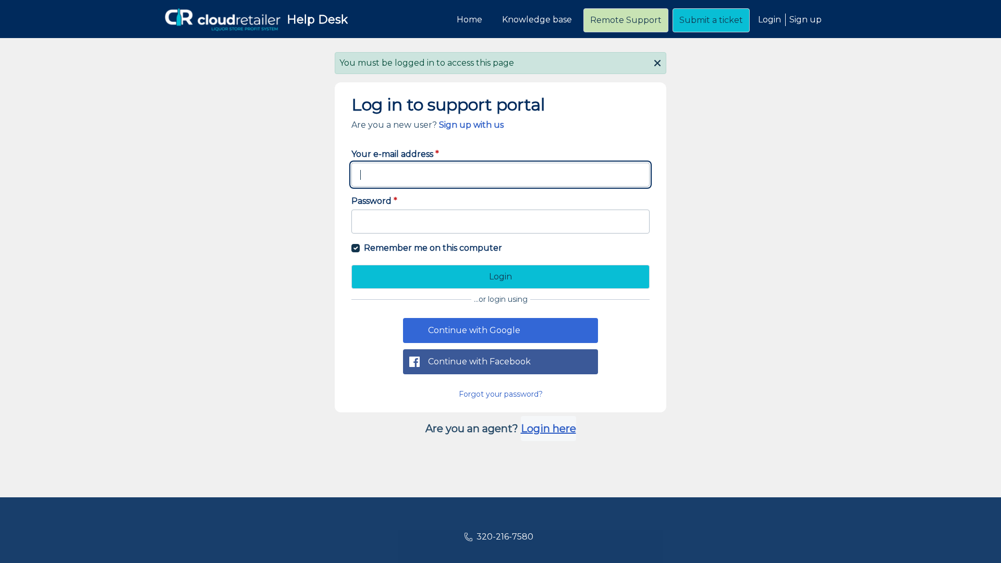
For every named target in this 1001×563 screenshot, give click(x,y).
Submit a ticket (711, 20)
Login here (548, 428)
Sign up (805, 20)
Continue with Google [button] (474, 330)
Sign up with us (471, 125)
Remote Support (626, 20)
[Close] (657, 62)
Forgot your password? (501, 394)
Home (469, 20)
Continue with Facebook (479, 361)
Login (769, 20)
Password (374, 201)
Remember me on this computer (433, 248)
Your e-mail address (395, 154)
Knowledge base (537, 20)
